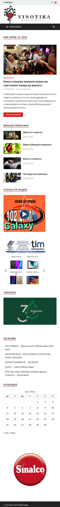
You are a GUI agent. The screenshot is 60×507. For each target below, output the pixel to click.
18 (7, 419)
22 (37, 419)
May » (13, 432)
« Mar (6, 432)
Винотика (24, 505)
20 (22, 419)
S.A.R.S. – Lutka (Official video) (19, 367)
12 (15, 413)
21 (30, 419)
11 (7, 413)
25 (7, 424)
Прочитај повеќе (12, 114)
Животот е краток (32, 132)
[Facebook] (52, 2)
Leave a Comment (23, 89)
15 (37, 413)
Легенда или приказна (35, 174)
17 (52, 413)
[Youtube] (55, 2)
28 (30, 424)
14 (30, 413)
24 (52, 419)
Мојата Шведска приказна (37, 144)
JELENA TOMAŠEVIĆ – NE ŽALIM (21, 362)
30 (45, 424)
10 (52, 407)
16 (45, 413)
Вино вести (8, 78)
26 (15, 424)
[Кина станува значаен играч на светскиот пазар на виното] (30, 61)
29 (37, 424)
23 (45, 419)
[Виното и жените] (12, 159)
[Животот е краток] (12, 132)
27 (22, 424)
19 (15, 419)
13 (22, 413)
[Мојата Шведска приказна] (12, 144)
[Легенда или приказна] (12, 174)
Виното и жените (32, 158)
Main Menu (15, 27)
